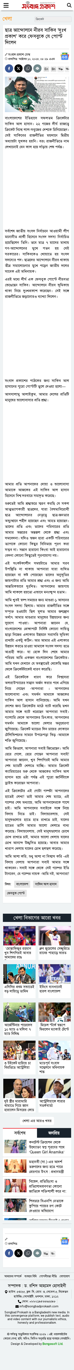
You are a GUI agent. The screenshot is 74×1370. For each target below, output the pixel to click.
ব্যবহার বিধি (30, 1276)
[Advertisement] (37, 189)
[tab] (20, 1133)
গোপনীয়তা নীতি (48, 1276)
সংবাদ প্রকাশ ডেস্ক (19, 55)
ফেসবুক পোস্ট (16, 893)
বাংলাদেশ (22, 884)
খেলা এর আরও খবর (37, 1121)
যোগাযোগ (65, 1276)
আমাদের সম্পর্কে (13, 1276)
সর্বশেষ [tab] (19, 1133)
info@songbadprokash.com (39, 1306)
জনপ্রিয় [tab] (54, 1133)
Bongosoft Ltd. (53, 1344)
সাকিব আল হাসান (46, 884)
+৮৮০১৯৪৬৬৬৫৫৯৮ (42, 1301)
